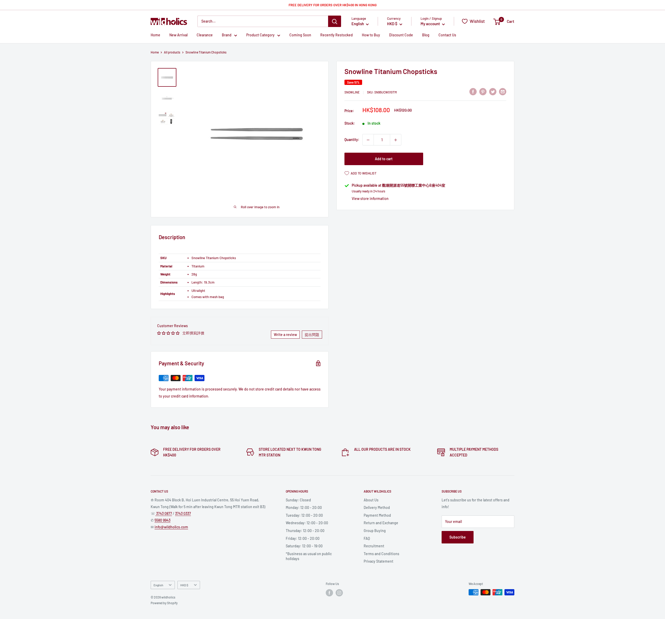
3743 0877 (163, 513)
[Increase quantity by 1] (395, 139)
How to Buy (371, 35)
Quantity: (351, 140)
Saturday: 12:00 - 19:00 (304, 546)
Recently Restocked (336, 35)
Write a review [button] (285, 334)
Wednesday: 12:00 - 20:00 (307, 523)
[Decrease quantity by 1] (368, 139)
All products (172, 52)
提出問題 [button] (312, 334)
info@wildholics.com (171, 527)
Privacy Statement (378, 561)
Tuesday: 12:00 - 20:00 (304, 515)
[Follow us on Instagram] (339, 592)
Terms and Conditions (381, 553)
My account (431, 24)
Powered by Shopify (164, 603)
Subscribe (457, 537)
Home (155, 35)
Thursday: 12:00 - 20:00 (305, 530)
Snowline (352, 92)
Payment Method (377, 515)
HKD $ (184, 585)
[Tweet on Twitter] (492, 91)
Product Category (260, 35)
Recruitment (374, 546)
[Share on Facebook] (473, 91)
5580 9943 (162, 520)
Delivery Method (377, 507)
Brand (226, 35)
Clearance (205, 35)
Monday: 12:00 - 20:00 (304, 507)
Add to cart (384, 159)
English (158, 585)
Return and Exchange (381, 523)
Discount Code (401, 35)
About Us (371, 500)
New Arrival (178, 35)
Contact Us (447, 35)
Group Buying (375, 530)
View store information (370, 198)
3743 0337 (183, 513)
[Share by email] (502, 91)
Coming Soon (300, 35)
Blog (425, 35)
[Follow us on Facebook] (329, 592)
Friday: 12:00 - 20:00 (303, 538)
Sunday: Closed (298, 500)
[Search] (334, 21)
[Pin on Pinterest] (483, 91)
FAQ (367, 538)
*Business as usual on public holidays (309, 556)
